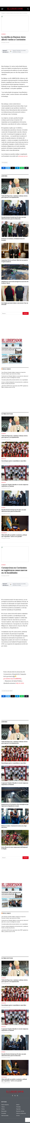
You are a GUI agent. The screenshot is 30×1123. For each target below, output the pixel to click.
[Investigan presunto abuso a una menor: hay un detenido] (15, 293)
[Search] (28, 9)
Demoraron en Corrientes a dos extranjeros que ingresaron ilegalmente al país (14, 805)
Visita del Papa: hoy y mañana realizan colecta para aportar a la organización (14, 196)
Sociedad (3, 34)
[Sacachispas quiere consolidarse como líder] (15, 449)
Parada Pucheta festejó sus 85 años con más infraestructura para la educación (13, 218)
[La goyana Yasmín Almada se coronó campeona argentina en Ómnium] (15, 473)
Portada (3, 13)
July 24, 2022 (20, 683)
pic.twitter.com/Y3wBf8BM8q (12, 678)
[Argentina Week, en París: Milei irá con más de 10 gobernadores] (15, 250)
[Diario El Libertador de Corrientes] (15, 9)
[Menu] (2, 9)
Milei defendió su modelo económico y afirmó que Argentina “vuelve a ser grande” (14, 535)
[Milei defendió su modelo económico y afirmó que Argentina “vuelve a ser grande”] (15, 523)
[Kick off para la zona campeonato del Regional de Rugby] (15, 837)
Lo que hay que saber (7, 690)
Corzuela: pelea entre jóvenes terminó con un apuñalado (14, 379)
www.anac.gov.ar (22, 156)
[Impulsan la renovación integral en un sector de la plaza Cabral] (15, 272)
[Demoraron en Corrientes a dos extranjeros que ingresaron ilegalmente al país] (15, 795)
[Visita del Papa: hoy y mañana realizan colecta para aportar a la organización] (15, 186)
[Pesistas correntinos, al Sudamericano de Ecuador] (15, 229)
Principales (4, 162)
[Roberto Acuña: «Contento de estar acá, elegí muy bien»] (15, 816)
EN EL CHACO (7, 369)
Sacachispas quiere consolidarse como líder (13, 461)
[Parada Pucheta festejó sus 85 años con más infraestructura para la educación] (15, 207)
